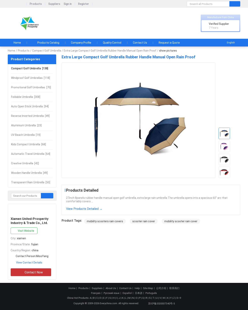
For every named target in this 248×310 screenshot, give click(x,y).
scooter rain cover (143, 221)
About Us (111, 288)
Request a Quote (169, 42)
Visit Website (26, 230)
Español (127, 293)
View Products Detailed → (84, 209)
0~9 (179, 297)
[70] (31, 87)
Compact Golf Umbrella (46, 50)
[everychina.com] (17, 4)
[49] (30, 115)
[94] (30, 106)
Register (83, 4)
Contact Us (140, 42)
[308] (25, 96)
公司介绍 (161, 288)
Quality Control (112, 42)
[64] (30, 153)
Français (96, 293)
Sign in (68, 4)
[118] (30, 77)
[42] (25, 163)
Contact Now (34, 272)
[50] (30, 182)
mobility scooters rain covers (105, 221)
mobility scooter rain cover (180, 221)
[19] (25, 134)
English (231, 42)
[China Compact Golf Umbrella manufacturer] (30, 23)
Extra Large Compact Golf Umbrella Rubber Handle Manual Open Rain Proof (110, 50)
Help (137, 288)
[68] (28, 144)
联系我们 (174, 288)
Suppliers (54, 4)
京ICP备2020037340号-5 (161, 303)
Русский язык (112, 293)
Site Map (148, 288)
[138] (29, 68)
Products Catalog (48, 42)
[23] (26, 125)
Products (36, 4)
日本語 (138, 293)
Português (151, 293)
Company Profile (81, 42)
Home (17, 42)
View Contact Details (29, 262)
